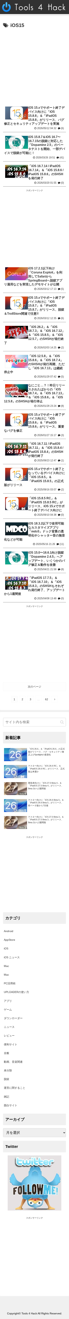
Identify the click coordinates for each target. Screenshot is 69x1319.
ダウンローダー (13, 1018)
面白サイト (10, 1105)
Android (8, 931)
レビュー (9, 1035)
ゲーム (8, 1009)
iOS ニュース (12, 957)
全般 (6, 1053)
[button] (62, 722)
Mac (6, 966)
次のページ (34, 686)
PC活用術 (10, 983)
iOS (6, 948)
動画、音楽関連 (13, 1061)
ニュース (9, 1026)
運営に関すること (14, 1087)
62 (46, 699)
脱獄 (6, 1079)
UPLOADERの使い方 (16, 992)
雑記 (6, 1096)
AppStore (9, 939)
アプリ (8, 1000)
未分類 (8, 1070)
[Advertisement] (34, 66)
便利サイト (10, 1044)
